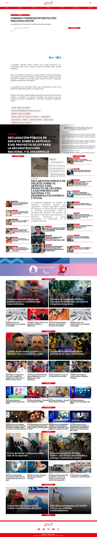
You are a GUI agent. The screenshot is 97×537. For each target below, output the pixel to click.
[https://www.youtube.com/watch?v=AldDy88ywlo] (59, 417)
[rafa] (9, 249)
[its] (70, 194)
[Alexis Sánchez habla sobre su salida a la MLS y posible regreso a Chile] (9, 213)
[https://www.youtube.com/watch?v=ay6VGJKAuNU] (80, 417)
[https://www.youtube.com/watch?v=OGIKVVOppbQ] (80, 392)
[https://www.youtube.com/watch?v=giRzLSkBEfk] (59, 392)
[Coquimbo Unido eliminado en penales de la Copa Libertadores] (70, 227)
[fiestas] (9, 231)
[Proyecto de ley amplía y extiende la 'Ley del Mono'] (70, 238)
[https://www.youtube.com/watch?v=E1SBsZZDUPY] (37, 417)
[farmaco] (70, 205)
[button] (21, 108)
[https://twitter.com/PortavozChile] (44, 529)
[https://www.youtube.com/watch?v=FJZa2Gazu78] (16, 417)
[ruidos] (70, 183)
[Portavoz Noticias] (7, 3)
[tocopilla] (70, 249)
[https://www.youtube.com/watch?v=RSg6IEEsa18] (37, 392)
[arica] (70, 216)
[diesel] (70, 171)
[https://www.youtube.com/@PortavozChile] (53, 529)
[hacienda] (9, 204)
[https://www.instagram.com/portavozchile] (48, 529)
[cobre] (9, 240)
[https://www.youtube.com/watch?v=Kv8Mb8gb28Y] (16, 392)
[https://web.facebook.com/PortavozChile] (39, 529)
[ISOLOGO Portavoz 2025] (48, 4)
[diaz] (70, 160)
